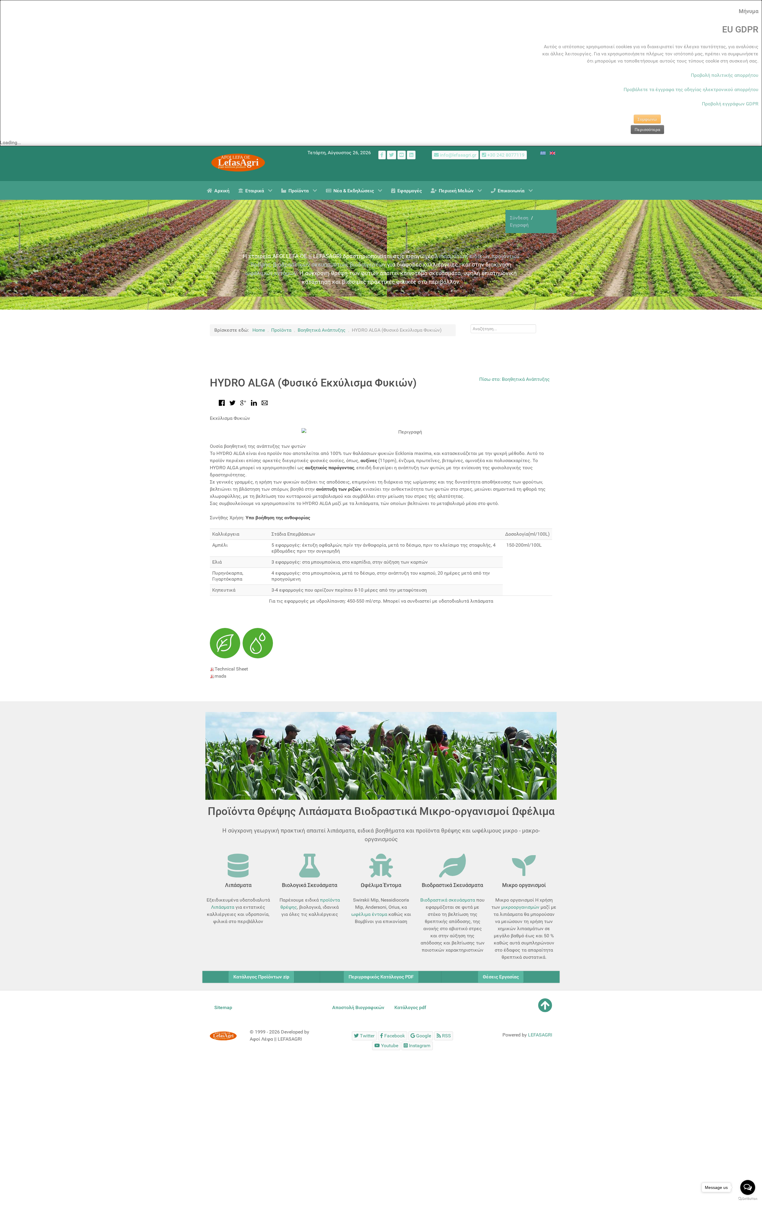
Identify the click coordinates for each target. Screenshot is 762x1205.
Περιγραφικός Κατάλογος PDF (381, 977)
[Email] (264, 402)
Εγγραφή (519, 225)
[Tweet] (232, 402)
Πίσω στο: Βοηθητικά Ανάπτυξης (514, 379)
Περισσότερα (647, 129)
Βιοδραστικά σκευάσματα (447, 900)
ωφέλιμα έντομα (369, 914)
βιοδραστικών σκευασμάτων (310, 264)
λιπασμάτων (451, 256)
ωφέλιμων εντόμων (270, 273)
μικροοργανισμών (520, 907)
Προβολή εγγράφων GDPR (730, 104)
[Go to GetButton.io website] (747, 1199)
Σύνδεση (520, 218)
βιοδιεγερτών (368, 264)
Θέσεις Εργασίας (501, 977)
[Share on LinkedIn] (254, 402)
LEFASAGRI (540, 1035)
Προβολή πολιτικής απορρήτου (724, 75)
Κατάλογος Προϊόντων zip (261, 977)
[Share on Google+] (243, 402)
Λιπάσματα (222, 907)
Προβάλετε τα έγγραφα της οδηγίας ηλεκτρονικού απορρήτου (691, 89)
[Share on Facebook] (222, 402)
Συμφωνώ (647, 119)
